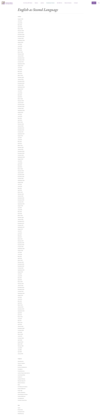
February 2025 (21, 54)
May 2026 (20, 24)
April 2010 (20, 324)
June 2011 (20, 318)
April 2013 (20, 312)
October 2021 (20, 131)
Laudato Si (20, 377)
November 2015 (21, 266)
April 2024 (20, 73)
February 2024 (21, 77)
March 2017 (20, 238)
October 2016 (20, 246)
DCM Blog (20, 365)
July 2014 (20, 297)
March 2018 (20, 215)
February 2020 (21, 170)
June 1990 (20, 347)
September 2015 (21, 270)
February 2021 (21, 147)
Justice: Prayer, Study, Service (24, 373)
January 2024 (20, 79)
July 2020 (20, 161)
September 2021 (21, 133)
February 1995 (20, 345)
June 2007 (20, 336)
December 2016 (21, 242)
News (19, 384)
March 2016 (20, 260)
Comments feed (21, 411)
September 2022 (21, 110)
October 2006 (21, 338)
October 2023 (21, 85)
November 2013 (21, 309)
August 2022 (20, 112)
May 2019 (20, 188)
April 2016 (20, 258)
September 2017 (21, 227)
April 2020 (20, 166)
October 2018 (20, 201)
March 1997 (20, 344)
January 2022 (20, 126)
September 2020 (21, 157)
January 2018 (20, 219)
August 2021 (20, 135)
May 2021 (20, 141)
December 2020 (21, 151)
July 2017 (20, 231)
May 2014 (20, 301)
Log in (19, 407)
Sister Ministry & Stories (22, 394)
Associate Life (20, 361)
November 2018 (21, 200)
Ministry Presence (21, 382)
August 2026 (20, 19)
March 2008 (20, 334)
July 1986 (20, 349)
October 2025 (21, 38)
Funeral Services (21, 371)
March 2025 (20, 52)
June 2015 (20, 275)
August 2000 (20, 342)
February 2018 (21, 217)
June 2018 (20, 209)
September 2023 (21, 87)
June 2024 (20, 69)
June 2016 (20, 254)
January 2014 (20, 307)
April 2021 (20, 143)
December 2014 (21, 287)
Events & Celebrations (22, 367)
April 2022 (20, 120)
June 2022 (20, 116)
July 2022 (20, 114)
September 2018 (21, 203)
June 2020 (20, 163)
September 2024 (21, 63)
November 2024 (21, 59)
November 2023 (21, 83)
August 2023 (20, 89)
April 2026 (20, 26)
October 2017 (20, 225)
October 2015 (20, 268)
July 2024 (20, 67)
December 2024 (21, 57)
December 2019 (21, 174)
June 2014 (20, 299)
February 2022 (21, 124)
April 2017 (20, 237)
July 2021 (20, 137)
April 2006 (20, 340)
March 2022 (20, 122)
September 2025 (21, 40)
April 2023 (20, 96)
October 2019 (20, 178)
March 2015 (20, 281)
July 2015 (20, 273)
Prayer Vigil (20, 390)
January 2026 (20, 32)
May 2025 (20, 48)
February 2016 (21, 262)
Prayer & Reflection (21, 388)
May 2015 (20, 277)
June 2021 (20, 139)
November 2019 (21, 176)
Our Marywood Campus (22, 386)
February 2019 (21, 194)
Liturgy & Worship (21, 378)
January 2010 (20, 326)
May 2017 (20, 235)
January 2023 (20, 102)
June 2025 (20, 46)
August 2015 (20, 272)
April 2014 (20, 303)
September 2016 (21, 248)
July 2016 (20, 252)
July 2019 (20, 184)
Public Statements (21, 392)
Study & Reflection (21, 396)
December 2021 (21, 128)
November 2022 (21, 106)
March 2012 (20, 316)
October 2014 (20, 291)
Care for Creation (21, 363)
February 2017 (21, 240)
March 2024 (20, 75)
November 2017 (21, 223)
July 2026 (20, 21)
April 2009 (20, 332)
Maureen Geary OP (21, 380)
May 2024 (20, 71)
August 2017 (20, 229)
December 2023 (21, 81)
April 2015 (20, 279)
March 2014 (20, 305)
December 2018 (21, 198)
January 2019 (20, 196)
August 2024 (20, 65)
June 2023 (20, 93)
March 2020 (20, 168)
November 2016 (21, 244)
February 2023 (21, 100)
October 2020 (21, 155)
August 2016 (20, 250)
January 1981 (20, 353)
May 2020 (20, 165)
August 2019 (20, 182)
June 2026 (20, 22)
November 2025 (21, 36)
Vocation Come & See (22, 400)
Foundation (20, 369)
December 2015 (21, 264)
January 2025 (20, 56)
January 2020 (20, 172)
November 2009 (21, 328)
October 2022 (21, 108)
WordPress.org (21, 413)
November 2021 (21, 129)
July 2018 (20, 207)
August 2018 (20, 205)
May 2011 (19, 320)
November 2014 (21, 289)
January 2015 (20, 285)
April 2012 (20, 314)
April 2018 (20, 213)
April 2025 (20, 50)
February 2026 (21, 30)
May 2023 (20, 94)
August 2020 (20, 159)
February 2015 (21, 283)
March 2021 (20, 145)
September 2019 (21, 180)
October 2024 (21, 61)
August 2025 (20, 42)
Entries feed (20, 409)
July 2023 (20, 91)
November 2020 (21, 153)
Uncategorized (21, 398)
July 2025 (20, 44)
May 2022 (20, 118)
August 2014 (20, 295)
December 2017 (21, 221)
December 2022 (21, 104)
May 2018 (20, 211)
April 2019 (20, 190)
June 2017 (20, 233)
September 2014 (21, 293)
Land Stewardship (21, 375)
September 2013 (21, 310)
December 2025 (21, 34)
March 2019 (20, 192)
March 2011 (20, 322)
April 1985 (20, 351)
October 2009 (21, 330)
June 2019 (20, 186)
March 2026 (20, 28)
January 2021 (20, 149)
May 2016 (20, 256)
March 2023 (20, 98)
